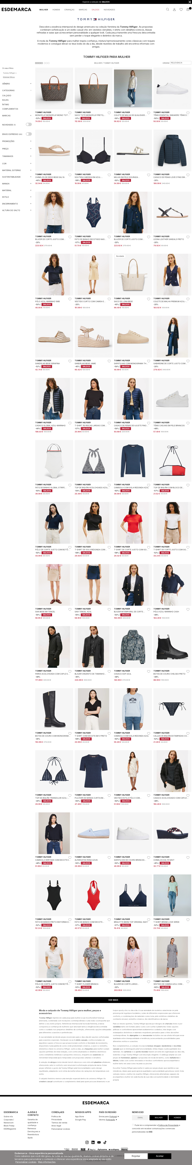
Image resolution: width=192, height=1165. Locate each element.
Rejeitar (136, 1156)
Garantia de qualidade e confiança (33, 1122)
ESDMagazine (10, 1129)
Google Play (80, 1120)
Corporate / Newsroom (9, 1121)
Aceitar (160, 1156)
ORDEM (166, 63)
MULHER (159, 1118)
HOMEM (177, 1118)
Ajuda (30, 1138)
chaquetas (88, 1049)
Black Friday (9, 1126)
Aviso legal (56, 1126)
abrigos (53, 1062)
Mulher (98, 63)
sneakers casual (45, 1081)
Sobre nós (8, 1116)
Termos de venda (59, 1123)
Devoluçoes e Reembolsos (34, 1133)
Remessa (32, 1128)
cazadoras (97, 1055)
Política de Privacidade (56, 1118)
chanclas (168, 1024)
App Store (79, 1116)
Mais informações (47, 1162)
